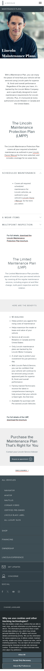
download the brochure (17, 420)
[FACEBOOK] (2, 591)
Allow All (21, 655)
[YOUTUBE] (13, 591)
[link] (22, 459)
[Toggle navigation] (40, 3)
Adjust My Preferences (22, 666)
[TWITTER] (7, 591)
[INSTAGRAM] (18, 591)
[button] (22, 9)
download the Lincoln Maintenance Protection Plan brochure (19, 238)
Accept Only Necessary (22, 660)
